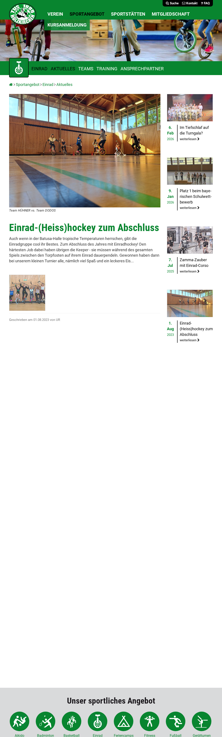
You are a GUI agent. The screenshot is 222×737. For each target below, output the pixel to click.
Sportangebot (87, 14)
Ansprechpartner (142, 68)
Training (106, 68)
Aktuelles (63, 68)
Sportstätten (128, 14)
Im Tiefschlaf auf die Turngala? (194, 133)
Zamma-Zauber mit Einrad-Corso (194, 265)
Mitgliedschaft (171, 14)
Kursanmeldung (67, 25)
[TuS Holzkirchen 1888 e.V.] (22, 13)
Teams (85, 68)
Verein (55, 14)
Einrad (39, 68)
